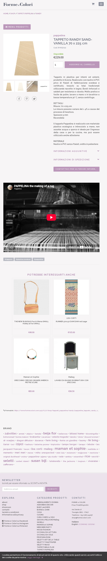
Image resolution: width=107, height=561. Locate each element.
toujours (81, 461)
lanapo (82, 444)
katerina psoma (42, 444)
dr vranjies (8, 440)
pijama (44, 457)
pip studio (52, 457)
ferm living (52, 440)
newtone (94, 453)
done (80, 437)
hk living (93, 440)
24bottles (11, 433)
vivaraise (93, 461)
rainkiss (68, 457)
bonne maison (22, 437)
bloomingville (92, 434)
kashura (29, 444)
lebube (90, 444)
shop (4, 505)
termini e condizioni (10, 512)
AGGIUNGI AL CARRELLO (82, 65)
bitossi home (77, 433)
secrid (95, 456)
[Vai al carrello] (93, 4)
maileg (48, 448)
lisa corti (36, 448)
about (4, 502)
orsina (24, 457)
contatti (5, 510)
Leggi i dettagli (33, 557)
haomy (82, 440)
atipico (29, 434)
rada (61, 456)
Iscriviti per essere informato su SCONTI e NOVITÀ (24, 481)
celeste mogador (60, 437)
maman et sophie (70, 448)
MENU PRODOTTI (18, 27)
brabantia (35, 437)
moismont (71, 453)
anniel (21, 434)
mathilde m (93, 449)
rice (87, 456)
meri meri (20, 452)
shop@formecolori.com (81, 518)
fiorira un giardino (68, 440)
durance (39, 440)
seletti (8, 461)
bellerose (63, 434)
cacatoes (46, 437)
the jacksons (69, 461)
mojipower (82, 453)
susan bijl (39, 461)
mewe (30, 453)
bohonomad (8, 437)
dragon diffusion (25, 440)
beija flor (49, 433)
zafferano (8, 464)
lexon (26, 449)
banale (38, 434)
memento (8, 453)
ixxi (12, 444)
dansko (73, 437)
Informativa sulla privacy (13, 515)
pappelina (34, 456)
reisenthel (78, 457)
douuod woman (91, 437)
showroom (6, 507)
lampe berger (69, 444)
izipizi (19, 444)
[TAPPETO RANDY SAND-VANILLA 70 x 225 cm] (26, 57)
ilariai (6, 444)
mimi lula (60, 453)
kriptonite (55, 444)
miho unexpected (44, 452)
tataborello (54, 461)
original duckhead (11, 457)
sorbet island (22, 461)
